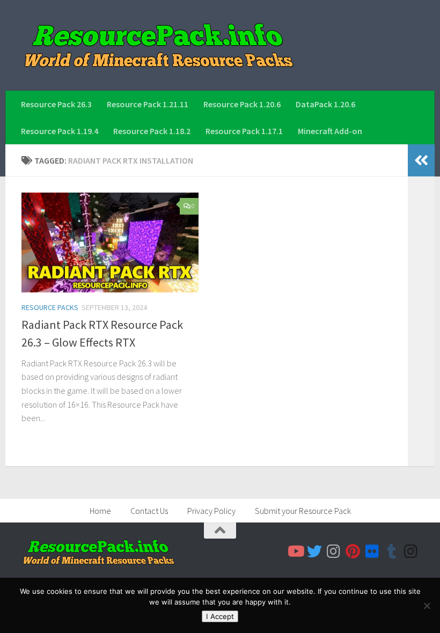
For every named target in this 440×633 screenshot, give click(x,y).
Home (100, 510)
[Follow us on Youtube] (295, 551)
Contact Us (149, 510)
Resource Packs (49, 307)
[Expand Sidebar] (421, 160)
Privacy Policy (211, 510)
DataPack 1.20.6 (325, 104)
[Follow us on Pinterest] (353, 551)
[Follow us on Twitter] (314, 551)
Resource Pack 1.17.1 (244, 131)
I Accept (220, 616)
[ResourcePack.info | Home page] (158, 45)
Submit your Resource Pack (303, 510)
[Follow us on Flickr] (372, 551)
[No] (426, 605)
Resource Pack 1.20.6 (242, 104)
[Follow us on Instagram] (333, 551)
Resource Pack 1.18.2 (151, 131)
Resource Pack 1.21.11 (147, 104)
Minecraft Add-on (330, 131)
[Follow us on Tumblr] (391, 551)
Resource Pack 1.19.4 (59, 131)
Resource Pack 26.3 (56, 104)
